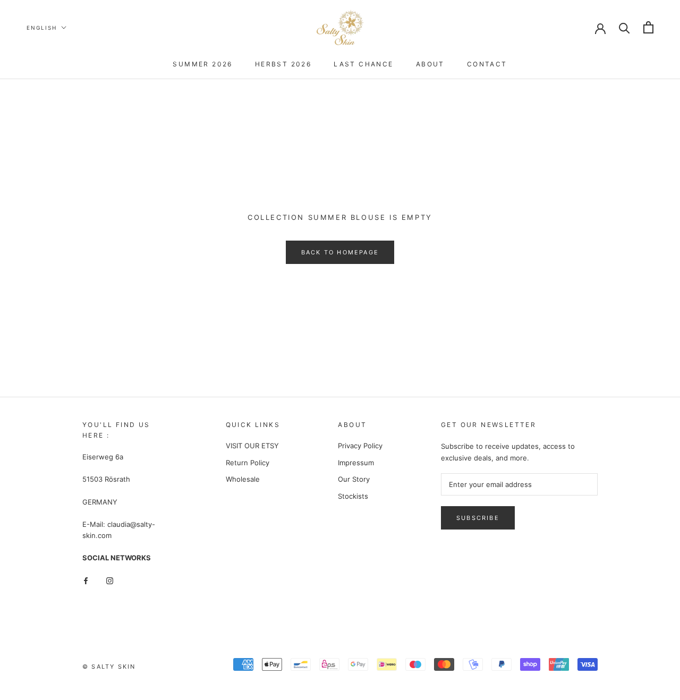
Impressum (356, 462)
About (430, 64)
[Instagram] (109, 580)
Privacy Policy (360, 445)
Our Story (354, 479)
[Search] (624, 27)
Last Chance (363, 64)
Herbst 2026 (283, 64)
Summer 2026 (202, 64)
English (42, 27)
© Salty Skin (108, 666)
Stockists (353, 496)
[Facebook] (85, 580)
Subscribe (477, 518)
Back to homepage (340, 252)
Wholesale (243, 479)
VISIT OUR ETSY (252, 445)
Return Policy (247, 462)
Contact (487, 64)
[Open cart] (648, 27)
